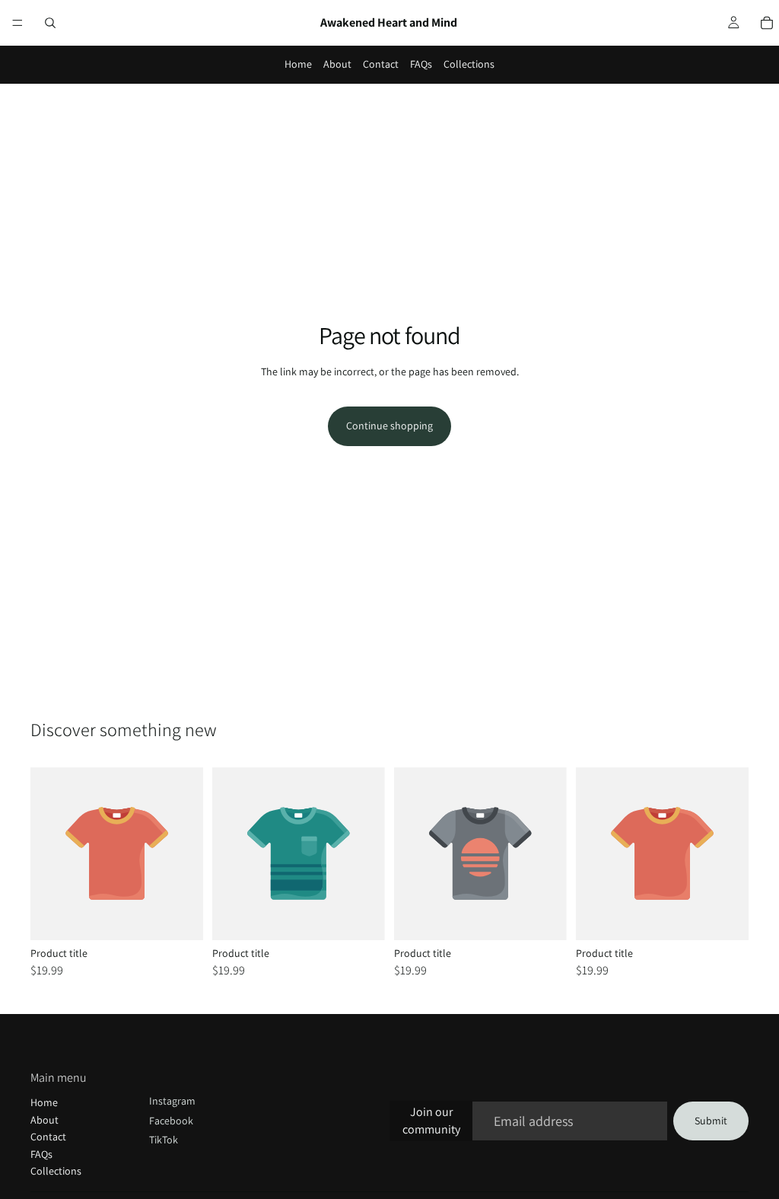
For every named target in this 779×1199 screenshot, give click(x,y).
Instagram (172, 1101)
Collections (469, 64)
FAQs (421, 64)
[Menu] (17, 22)
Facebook (171, 1120)
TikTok (163, 1139)
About (337, 64)
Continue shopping (389, 425)
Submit (711, 1120)
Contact (381, 64)
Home (298, 64)
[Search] (50, 23)
